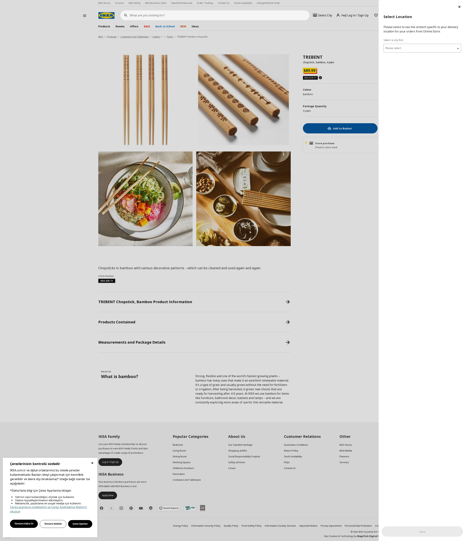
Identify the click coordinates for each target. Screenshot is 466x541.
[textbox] (422, 48)
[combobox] (422, 48)
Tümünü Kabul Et (24, 523)
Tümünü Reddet (53, 523)
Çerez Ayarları (80, 523)
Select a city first (393, 40)
